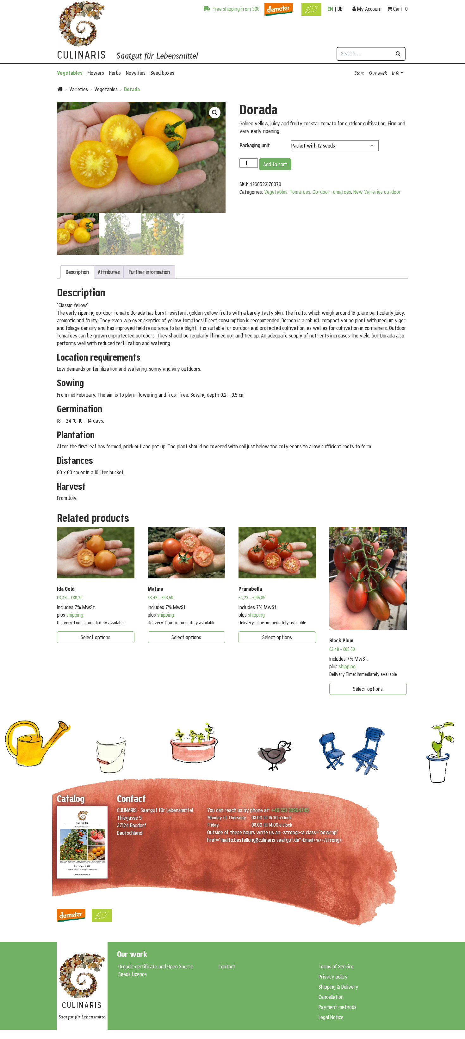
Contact (227, 966)
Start (359, 72)
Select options (95, 637)
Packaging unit (255, 145)
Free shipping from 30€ (235, 9)
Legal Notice (331, 1017)
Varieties (78, 89)
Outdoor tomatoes (332, 192)
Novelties (136, 73)
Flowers (96, 73)
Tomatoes (300, 192)
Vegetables (70, 73)
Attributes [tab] (109, 272)
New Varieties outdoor (377, 192)
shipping (74, 615)
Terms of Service (336, 966)
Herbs (115, 73)
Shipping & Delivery (338, 987)
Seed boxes (162, 73)
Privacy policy (333, 976)
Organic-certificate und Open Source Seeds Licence (155, 970)
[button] (214, 112)
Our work (378, 72)
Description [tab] (77, 272)
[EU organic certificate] (311, 6)
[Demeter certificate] (278, 6)
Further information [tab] (149, 272)
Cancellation (331, 997)
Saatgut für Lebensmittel (157, 55)
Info (395, 72)
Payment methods (337, 1007)
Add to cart (275, 164)
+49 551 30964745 (290, 810)
